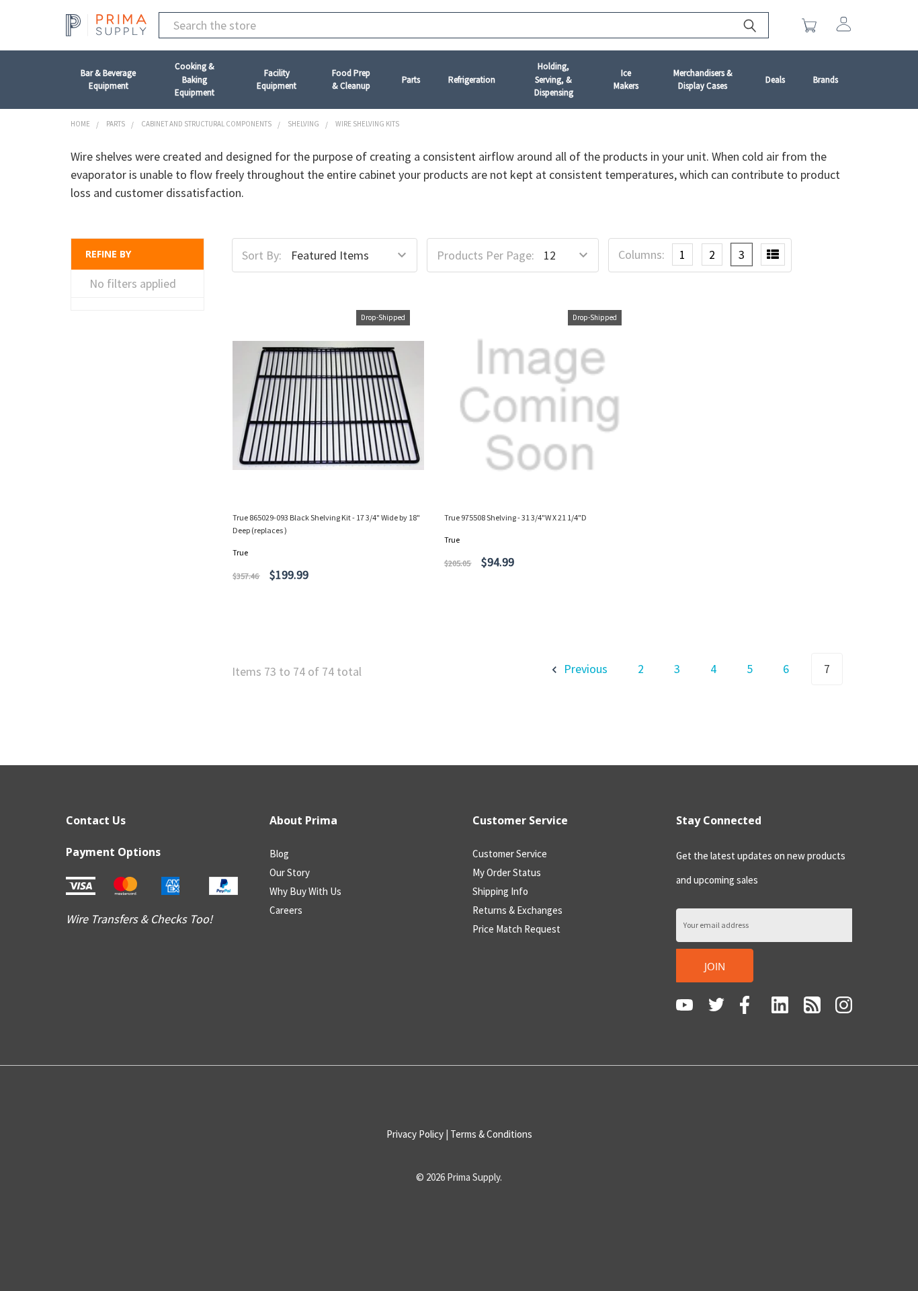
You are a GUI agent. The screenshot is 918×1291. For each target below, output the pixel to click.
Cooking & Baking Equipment (194, 79)
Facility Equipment (276, 79)
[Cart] (812, 25)
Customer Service (509, 853)
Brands (825, 79)
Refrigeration (471, 79)
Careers (285, 910)
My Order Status (506, 872)
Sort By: (262, 255)
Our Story (289, 872)
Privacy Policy (415, 1134)
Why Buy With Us (305, 891)
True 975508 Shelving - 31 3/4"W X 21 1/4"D (515, 517)
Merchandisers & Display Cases (703, 79)
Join (714, 966)
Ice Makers (626, 79)
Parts (411, 79)
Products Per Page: (485, 255)
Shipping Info (500, 891)
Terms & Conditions (491, 1134)
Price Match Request (516, 929)
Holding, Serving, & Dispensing (553, 79)
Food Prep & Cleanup (351, 79)
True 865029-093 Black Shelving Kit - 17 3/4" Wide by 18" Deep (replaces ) (326, 523)
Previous (584, 668)
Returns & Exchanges (517, 910)
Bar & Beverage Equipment (108, 79)
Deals (775, 79)
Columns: (641, 254)
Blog (279, 853)
